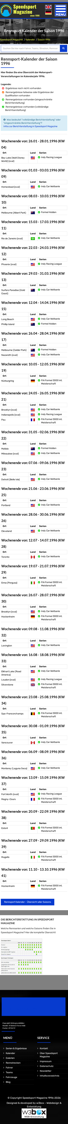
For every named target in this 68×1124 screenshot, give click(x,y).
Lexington (6, 645)
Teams (9, 1072)
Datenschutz (46, 1066)
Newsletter (45, 1071)
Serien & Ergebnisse (16, 1048)
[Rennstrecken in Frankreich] (33, 419)
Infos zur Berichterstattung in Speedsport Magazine (30, 126)
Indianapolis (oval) (10, 414)
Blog (8, 1082)
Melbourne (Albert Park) (13, 212)
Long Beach (7, 319)
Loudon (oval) (8, 679)
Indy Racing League (51, 157)
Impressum (45, 1061)
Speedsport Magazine (11, 39)
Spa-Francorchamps (12, 713)
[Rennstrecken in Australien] (33, 212)
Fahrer (9, 1067)
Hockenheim (8, 616)
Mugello (5, 857)
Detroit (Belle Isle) (10, 479)
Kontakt (44, 1048)
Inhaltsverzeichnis (49, 1075)
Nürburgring (7, 380)
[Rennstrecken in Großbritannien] (33, 684)
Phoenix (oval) (9, 264)
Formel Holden (48, 212)
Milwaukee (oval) (10, 453)
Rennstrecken (13, 1062)
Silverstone (7, 684)
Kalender (30, 39)
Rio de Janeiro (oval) (12, 238)
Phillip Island (7, 324)
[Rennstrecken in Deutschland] (33, 380)
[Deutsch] (49, 12)
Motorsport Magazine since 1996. (20, 1008)
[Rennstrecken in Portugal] (33, 828)
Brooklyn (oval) (9, 409)
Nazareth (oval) (9, 355)
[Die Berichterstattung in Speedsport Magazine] (21, 956)
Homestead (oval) (10, 187)
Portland (5, 505)
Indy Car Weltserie (50, 186)
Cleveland (6, 531)
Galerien (10, 1058)
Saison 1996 (44, 39)
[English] (49, 7)
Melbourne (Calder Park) (14, 350)
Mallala (5, 448)
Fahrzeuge (11, 1077)
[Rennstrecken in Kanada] (33, 557)
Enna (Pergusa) (9, 582)
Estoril (4, 828)
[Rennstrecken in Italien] (33, 582)
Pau (3, 419)
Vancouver (7, 742)
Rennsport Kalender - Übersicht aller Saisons (27, 902)
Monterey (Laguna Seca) (14, 768)
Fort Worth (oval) (10, 794)
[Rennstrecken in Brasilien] (33, 238)
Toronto (5, 557)
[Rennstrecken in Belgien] (33, 713)
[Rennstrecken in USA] (33, 157)
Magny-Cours (8, 799)
